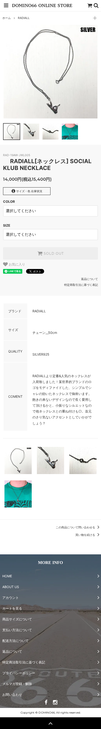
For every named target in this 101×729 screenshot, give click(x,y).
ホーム (6, 18)
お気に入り (16, 264)
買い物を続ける (85, 535)
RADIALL (24, 18)
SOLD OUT (53, 253)
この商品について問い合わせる (76, 527)
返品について (89, 279)
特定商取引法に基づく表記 (81, 285)
